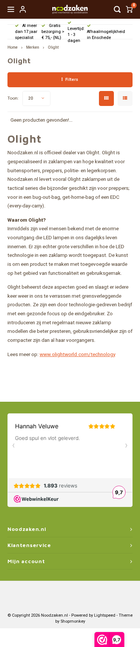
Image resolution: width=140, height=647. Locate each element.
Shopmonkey (72, 621)
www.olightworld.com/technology (77, 354)
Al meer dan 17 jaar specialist (26, 31)
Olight (53, 47)
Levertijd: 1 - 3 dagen (76, 34)
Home (12, 47)
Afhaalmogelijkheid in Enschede (106, 34)
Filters (71, 79)
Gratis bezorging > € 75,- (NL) (52, 31)
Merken (32, 47)
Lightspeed (104, 615)
